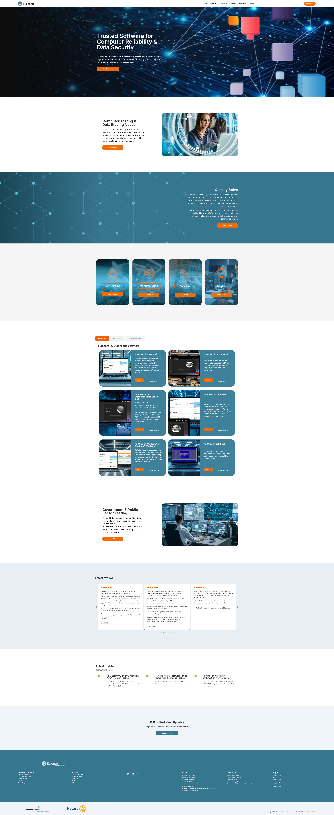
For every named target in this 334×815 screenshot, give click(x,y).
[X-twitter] (137, 773)
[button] (96, 607)
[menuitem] (204, 4)
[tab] (102, 338)
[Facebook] (128, 773)
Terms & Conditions (310, 812)
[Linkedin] (133, 773)
